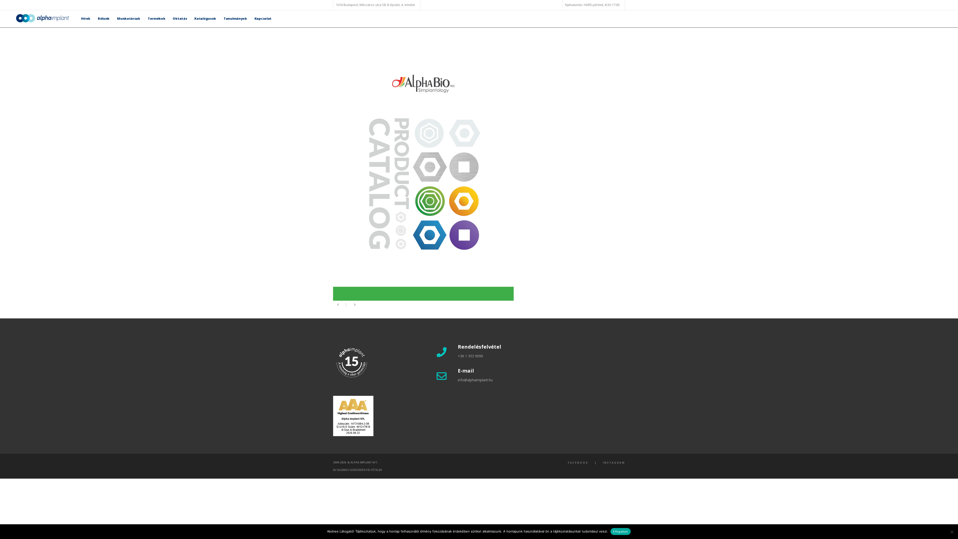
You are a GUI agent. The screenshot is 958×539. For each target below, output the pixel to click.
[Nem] (951, 531)
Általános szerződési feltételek (357, 470)
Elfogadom (620, 531)
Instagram (614, 462)
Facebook (578, 462)
